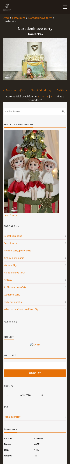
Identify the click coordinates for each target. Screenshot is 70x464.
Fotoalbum (18, 18)
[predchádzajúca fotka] (8, 59)
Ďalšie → (62, 90)
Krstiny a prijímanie (14, 257)
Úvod (6, 18)
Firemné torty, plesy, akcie (17, 250)
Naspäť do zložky (41, 90)
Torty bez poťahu (13, 302)
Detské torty (10, 215)
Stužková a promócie (15, 287)
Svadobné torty (12, 294)
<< (8, 395)
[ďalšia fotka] (61, 59)
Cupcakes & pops (13, 235)
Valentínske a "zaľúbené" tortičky (21, 309)
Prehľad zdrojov (12, 416)
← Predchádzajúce (14, 90)
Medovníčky (10, 265)
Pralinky (8, 280)
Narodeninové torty (40, 18)
